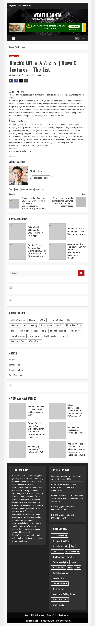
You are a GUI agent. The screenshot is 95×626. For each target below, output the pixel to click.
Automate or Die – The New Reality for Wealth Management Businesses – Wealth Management (57, 251)
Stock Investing (75, 330)
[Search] (83, 38)
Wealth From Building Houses (55, 336)
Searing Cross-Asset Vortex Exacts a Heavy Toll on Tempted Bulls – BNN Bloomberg (17, 251)
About (27, 615)
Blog (69, 320)
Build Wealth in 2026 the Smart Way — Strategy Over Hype (17, 231)
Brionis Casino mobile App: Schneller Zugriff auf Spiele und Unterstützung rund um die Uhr (17, 430)
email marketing (30, 325)
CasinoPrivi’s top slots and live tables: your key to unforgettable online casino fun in (57, 449)
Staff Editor (16, 75)
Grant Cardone (46, 325)
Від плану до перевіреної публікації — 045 (57, 430)
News (13, 330)
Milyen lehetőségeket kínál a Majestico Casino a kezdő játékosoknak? (57, 411)
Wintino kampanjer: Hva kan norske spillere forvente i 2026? (17, 411)
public (43, 330)
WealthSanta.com (30, 475)
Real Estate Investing (58, 330)
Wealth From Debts (18, 341)
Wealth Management (27, 189)
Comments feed (16, 370)
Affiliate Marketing (18, 320)
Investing (59, 325)
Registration (64, 615)
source (12, 156)
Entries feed (14, 365)
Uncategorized (34, 336)
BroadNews (55, 620)
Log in (12, 359)
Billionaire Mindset (56, 320)
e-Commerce (15, 325)
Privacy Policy (52, 615)
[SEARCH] (81, 273)
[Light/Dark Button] (77, 38)
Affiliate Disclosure (38, 615)
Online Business (24, 330)
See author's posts (41, 177)
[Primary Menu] (13, 38)
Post (36, 330)
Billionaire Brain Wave (37, 320)
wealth (17, 189)
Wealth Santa (47, 14)
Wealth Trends (14, 56)
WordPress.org (15, 375)
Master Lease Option (74, 325)
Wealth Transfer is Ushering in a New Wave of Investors (57, 231)
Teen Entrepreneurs (18, 336)
